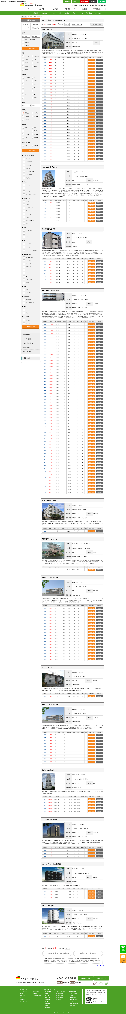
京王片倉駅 (47, 1007)
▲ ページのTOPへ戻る (99, 965)
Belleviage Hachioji (49, 770)
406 (45, 447)
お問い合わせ (84, 1)
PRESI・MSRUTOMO (50, 578)
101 (45, 59)
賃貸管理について (70, 9)
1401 (45, 220)
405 (45, 444)
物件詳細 (99, 59)
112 (45, 90)
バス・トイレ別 (73, 993)
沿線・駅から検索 (28, 343)
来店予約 (93, 1)
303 (45, 135)
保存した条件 (98, 13)
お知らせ (55, 9)
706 (45, 205)
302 (45, 132)
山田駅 (46, 1005)
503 (45, 474)
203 (45, 102)
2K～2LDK (60, 995)
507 (45, 486)
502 (45, 799)
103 (45, 65)
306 (45, 141)
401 (45, 432)
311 (45, 153)
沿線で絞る (35, 24)
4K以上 (59, 999)
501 (45, 471)
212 (45, 123)
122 (45, 531)
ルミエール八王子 (49, 500)
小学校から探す (26, 28)
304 (45, 402)
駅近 (74, 13)
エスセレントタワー (50, 819)
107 (45, 78)
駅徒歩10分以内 (73, 999)
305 (45, 138)
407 (45, 450)
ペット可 (81, 13)
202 (45, 99)
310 (45, 150)
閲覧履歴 (67, 1)
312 (45, 156)
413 (45, 468)
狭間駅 (46, 1001)
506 (45, 483)
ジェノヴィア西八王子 (50, 290)
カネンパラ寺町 (48, 906)
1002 (45, 214)
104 (45, 69)
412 (45, 465)
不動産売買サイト (98, 9)
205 (45, 105)
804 (45, 208)
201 (45, 96)
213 (45, 126)
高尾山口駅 (47, 1003)
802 (45, 805)
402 (45, 435)
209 (45, 381)
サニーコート (47, 667)
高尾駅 (46, 993)
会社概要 (84, 9)
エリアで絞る (26, 24)
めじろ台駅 (47, 999)
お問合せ (35, 993)
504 (45, 477)
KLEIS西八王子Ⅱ (48, 229)
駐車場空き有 (73, 997)
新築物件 (67, 13)
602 (45, 802)
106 (45, 75)
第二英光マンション (50, 539)
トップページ (23, 991)
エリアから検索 (27, 339)
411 (45, 453)
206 (45, 108)
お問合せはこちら (101, 978)
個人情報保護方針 (24, 1001)
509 (45, 492)
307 (45, 144)
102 (45, 62)
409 (45, 456)
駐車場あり (89, 13)
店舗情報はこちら (85, 978)
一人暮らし (44, 13)
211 (45, 120)
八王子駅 (47, 995)
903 (45, 808)
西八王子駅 (47, 997)
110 (45, 84)
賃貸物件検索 (26, 334)
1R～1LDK (60, 993)
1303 (45, 217)
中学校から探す (35, 28)
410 (45, 459)
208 (45, 114)
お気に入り (76, 1)
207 (45, 111)
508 (45, 489)
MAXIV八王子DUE (49, 167)
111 (45, 87)
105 (45, 72)
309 (45, 417)
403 (45, 438)
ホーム (27, 9)
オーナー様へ (36, 991)
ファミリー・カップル (56, 13)
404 (45, 441)
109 (45, 348)
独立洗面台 (72, 1005)
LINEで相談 (102, 1)
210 (45, 117)
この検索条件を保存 (96, 24)
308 (45, 147)
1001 (45, 811)
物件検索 (41, 9)
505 (45, 480)
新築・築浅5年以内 (74, 1003)
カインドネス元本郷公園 (51, 864)
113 (45, 93)
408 (45, 462)
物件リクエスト (27, 347)
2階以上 (72, 995)
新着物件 (36, 13)
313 (45, 159)
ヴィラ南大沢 (47, 29)
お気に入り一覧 (27, 351)
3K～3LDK (60, 997)
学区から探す (23, 995)
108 (45, 81)
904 (45, 211)
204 (45, 202)
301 (45, 129)
